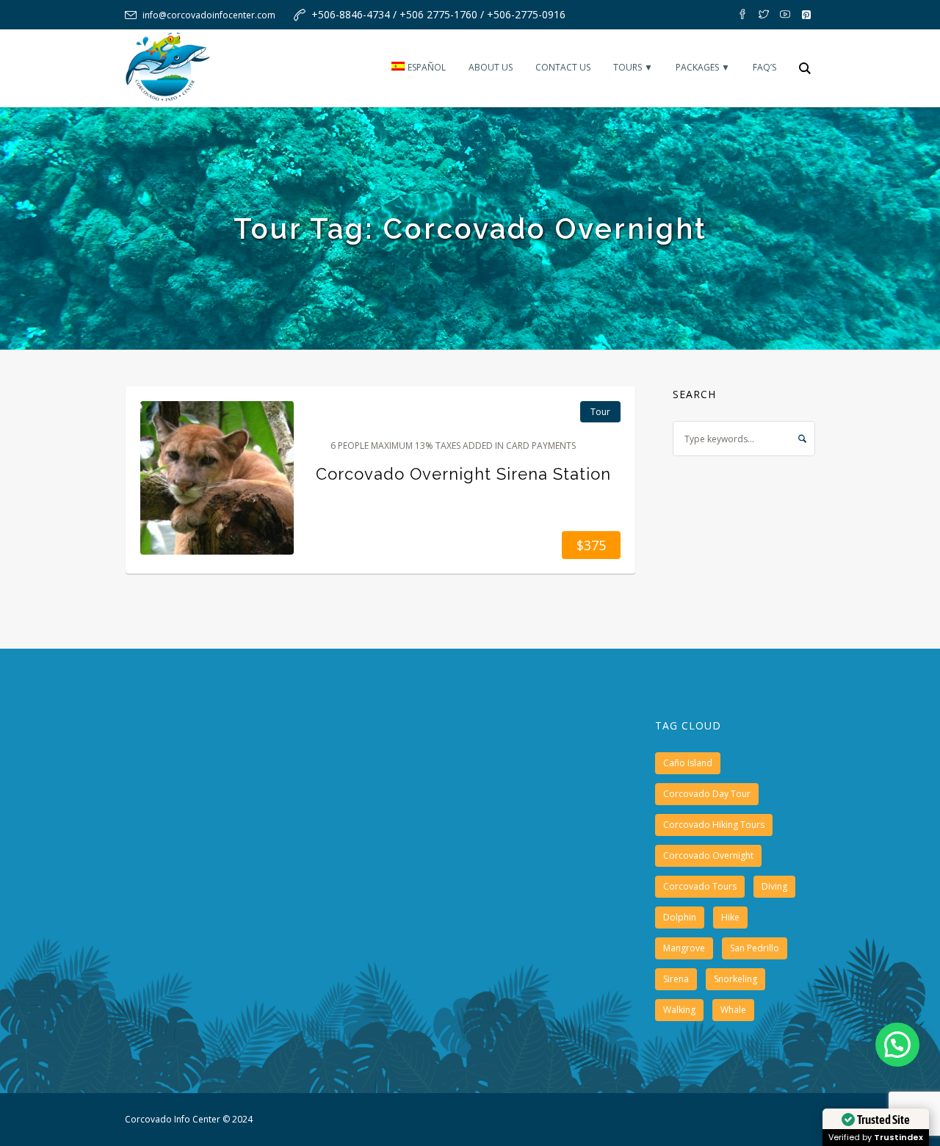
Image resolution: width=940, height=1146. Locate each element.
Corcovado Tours (700, 886)
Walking (679, 1009)
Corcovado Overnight (708, 855)
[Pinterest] (806, 15)
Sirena (676, 979)
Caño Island (687, 763)
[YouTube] (785, 15)
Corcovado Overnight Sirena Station (463, 473)
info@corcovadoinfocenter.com (208, 15)
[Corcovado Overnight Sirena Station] (217, 478)
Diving (774, 886)
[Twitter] (764, 15)
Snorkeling (735, 979)
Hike (730, 917)
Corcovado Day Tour (707, 794)
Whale (733, 1009)
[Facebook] (742, 15)
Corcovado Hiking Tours (713, 824)
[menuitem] (418, 68)
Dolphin (679, 917)
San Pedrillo (754, 948)
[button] (897, 1045)
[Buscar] (805, 68)
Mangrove (684, 948)
